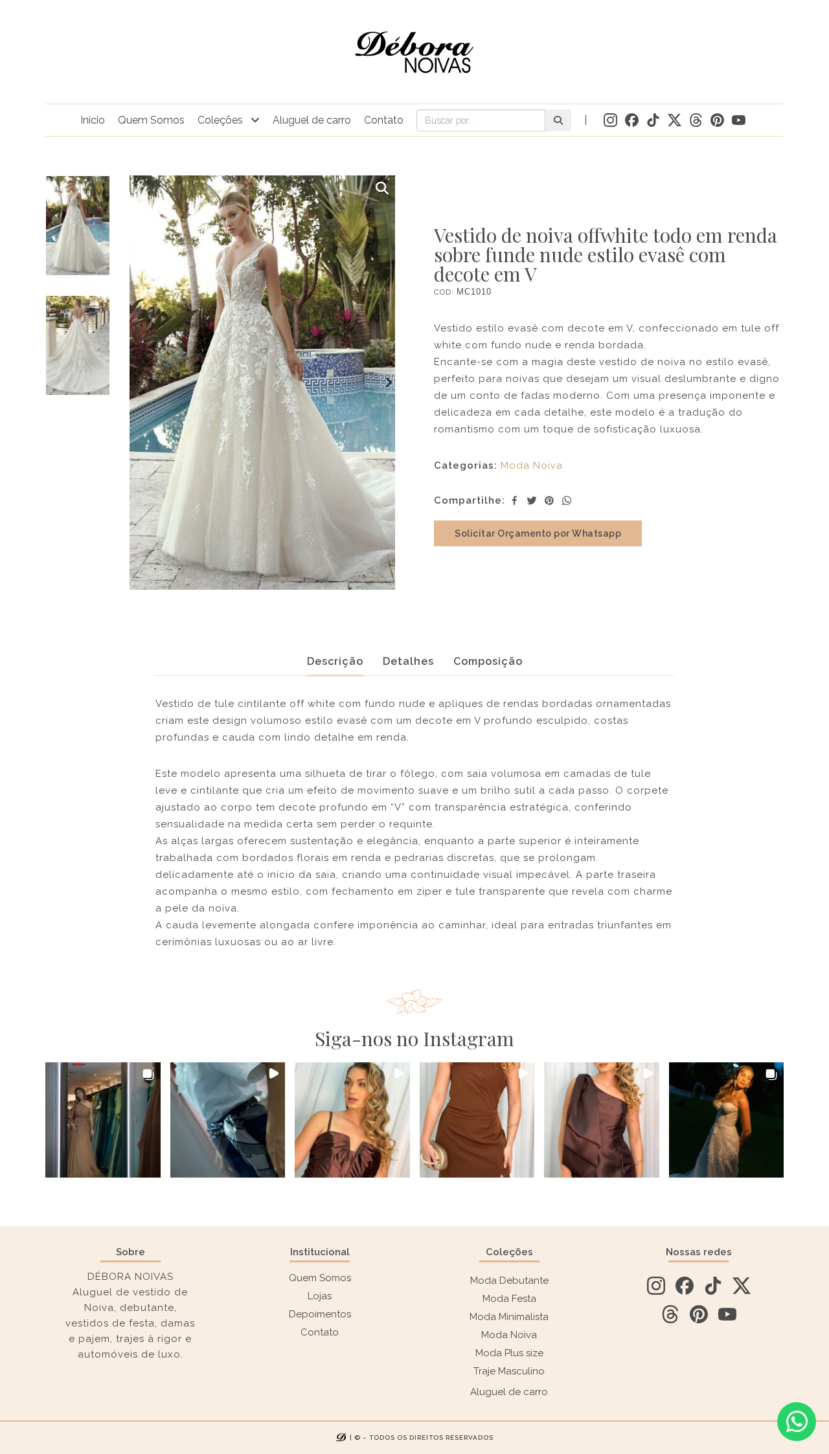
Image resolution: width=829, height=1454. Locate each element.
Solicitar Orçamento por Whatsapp (538, 533)
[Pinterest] (549, 500)
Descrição (335, 661)
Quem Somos (151, 120)
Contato (383, 120)
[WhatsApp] (567, 500)
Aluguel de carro (312, 120)
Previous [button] (136, 382)
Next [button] (388, 382)
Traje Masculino (509, 1371)
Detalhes (408, 661)
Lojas (320, 1296)
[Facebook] (514, 500)
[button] (103, 1120)
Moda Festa (509, 1298)
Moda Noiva (532, 465)
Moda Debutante (509, 1280)
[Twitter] (532, 500)
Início (92, 120)
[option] (77, 235)
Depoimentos (320, 1314)
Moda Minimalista (509, 1317)
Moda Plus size (509, 1353)
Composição (488, 661)
